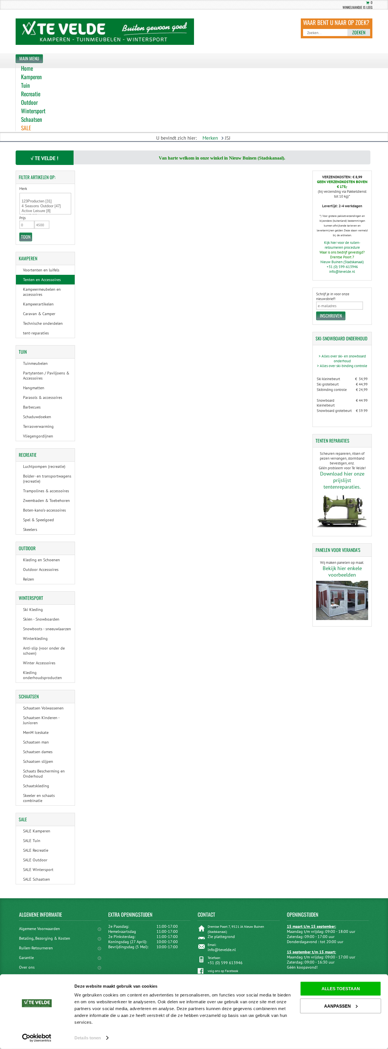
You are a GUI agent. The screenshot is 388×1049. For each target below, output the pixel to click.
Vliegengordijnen (38, 436)
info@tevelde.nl (342, 271)
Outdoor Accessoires (41, 569)
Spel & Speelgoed (38, 519)
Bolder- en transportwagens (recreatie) (47, 479)
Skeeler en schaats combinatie (39, 798)
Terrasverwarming (38, 426)
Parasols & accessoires (42, 397)
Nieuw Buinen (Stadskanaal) (342, 261)
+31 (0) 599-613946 (342, 266)
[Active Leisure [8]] (45, 211)
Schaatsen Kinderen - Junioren (41, 720)
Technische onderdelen (43, 323)
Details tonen (87, 1037)
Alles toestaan (341, 988)
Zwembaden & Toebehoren (46, 500)
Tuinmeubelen (35, 363)
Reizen (28, 579)
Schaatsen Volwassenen (43, 708)
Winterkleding (35, 638)
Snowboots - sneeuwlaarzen (47, 628)
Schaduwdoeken (37, 416)
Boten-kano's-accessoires (44, 510)
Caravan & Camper (39, 313)
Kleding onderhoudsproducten (42, 675)
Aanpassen (337, 1005)
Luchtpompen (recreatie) (44, 466)
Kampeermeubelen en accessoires (42, 292)
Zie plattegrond (221, 936)
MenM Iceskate (36, 732)
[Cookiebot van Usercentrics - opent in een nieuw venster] (37, 1038)
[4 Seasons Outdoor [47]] (45, 206)
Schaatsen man (36, 742)
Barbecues (32, 407)
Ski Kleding (33, 609)
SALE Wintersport (38, 869)
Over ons (27, 967)
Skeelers (30, 529)
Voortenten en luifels (41, 270)
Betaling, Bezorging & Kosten (44, 938)
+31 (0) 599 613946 (225, 962)
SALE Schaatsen (36, 879)
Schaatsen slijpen (38, 761)
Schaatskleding (36, 785)
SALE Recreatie (35, 850)
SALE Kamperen (36, 831)
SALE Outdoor (35, 859)
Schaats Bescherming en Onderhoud (44, 774)
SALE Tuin (31, 840)
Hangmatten (33, 387)
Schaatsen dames (38, 751)
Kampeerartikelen (38, 304)
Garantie (26, 957)
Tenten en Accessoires (42, 279)
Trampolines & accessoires (46, 490)
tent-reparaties (36, 333)
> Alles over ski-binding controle (342, 365)
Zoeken (358, 32)
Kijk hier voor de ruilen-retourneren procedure (342, 245)
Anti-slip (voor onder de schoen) (44, 651)
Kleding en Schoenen (41, 559)
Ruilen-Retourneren (36, 947)
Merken (210, 138)
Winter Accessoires (39, 662)
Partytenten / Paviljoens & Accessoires (46, 375)
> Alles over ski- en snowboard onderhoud (342, 358)
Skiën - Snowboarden (41, 619)
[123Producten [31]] (45, 201)
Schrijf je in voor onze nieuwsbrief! (332, 296)
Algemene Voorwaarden (39, 928)
